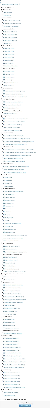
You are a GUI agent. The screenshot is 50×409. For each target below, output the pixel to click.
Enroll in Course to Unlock (25, 405)
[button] (0, 1)
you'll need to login (30, 404)
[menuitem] (0, 2)
